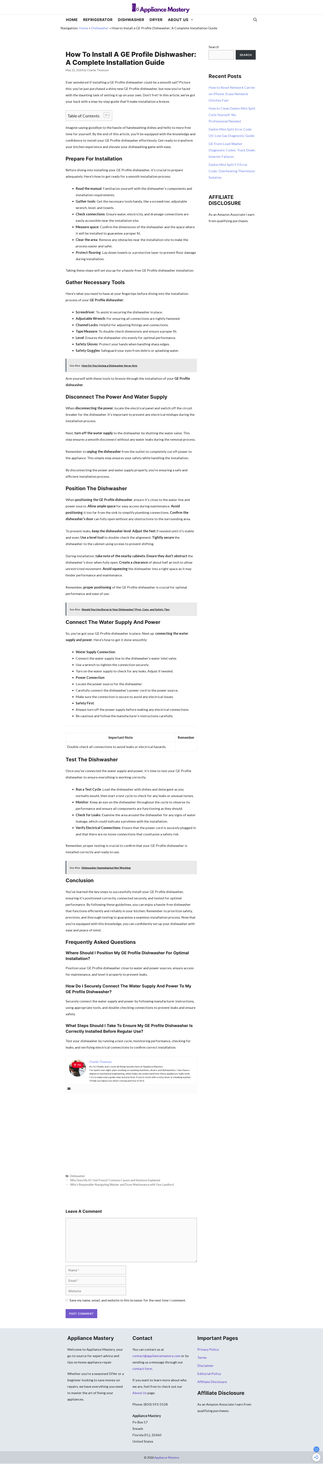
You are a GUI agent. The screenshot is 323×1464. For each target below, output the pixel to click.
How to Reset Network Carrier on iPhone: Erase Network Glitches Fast (232, 93)
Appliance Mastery (166, 1457)
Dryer (156, 20)
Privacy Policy (208, 1349)
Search (214, 47)
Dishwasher (131, 20)
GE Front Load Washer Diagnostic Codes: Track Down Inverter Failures (232, 150)
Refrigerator (98, 20)
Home (72, 20)
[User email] (68, 1089)
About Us (178, 20)
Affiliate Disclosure (212, 1382)
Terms (202, 1357)
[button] (255, 20)
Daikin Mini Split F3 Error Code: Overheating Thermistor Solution (232, 170)
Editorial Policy (209, 1374)
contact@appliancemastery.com (156, 1356)
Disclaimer (205, 1365)
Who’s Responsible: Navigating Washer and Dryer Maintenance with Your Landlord (122, 1184)
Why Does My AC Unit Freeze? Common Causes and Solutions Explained (115, 1180)
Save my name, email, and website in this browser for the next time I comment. (127, 1300)
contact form (142, 1369)
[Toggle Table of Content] (105, 115)
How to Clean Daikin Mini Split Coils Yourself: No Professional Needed (232, 114)
